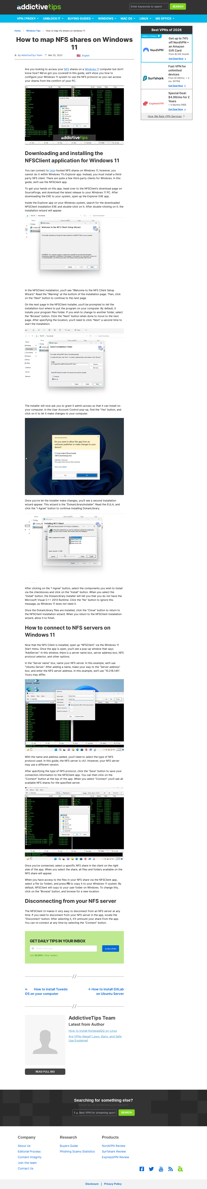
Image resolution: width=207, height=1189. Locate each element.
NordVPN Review (113, 1145)
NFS (66, 69)
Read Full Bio (45, 1071)
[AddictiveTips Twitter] (151, 1169)
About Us (24, 1145)
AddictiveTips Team (31, 55)
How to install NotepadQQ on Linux (93, 1031)
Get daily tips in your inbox (57, 941)
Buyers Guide (69, 1145)
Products (110, 1137)
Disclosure (92, 1184)
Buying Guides (79, 18)
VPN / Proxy (26, 18)
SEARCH (178, 6)
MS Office (163, 18)
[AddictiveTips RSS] (170, 1169)
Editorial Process (29, 1151)
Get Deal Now (176, 58)
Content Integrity (30, 1157)
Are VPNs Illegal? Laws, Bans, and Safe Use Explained (95, 1038)
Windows (105, 18)
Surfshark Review (114, 1151)
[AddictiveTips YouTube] (161, 1169)
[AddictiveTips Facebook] (141, 1169)
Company (26, 1137)
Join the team (27, 1162)
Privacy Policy (113, 1184)
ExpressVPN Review (115, 1157)
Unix (52, 170)
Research (68, 1137)
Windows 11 (92, 69)
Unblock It (51, 18)
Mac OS (126, 18)
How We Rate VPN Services (165, 116)
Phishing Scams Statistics (77, 1151)
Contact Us (25, 1168)
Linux (144, 18)
